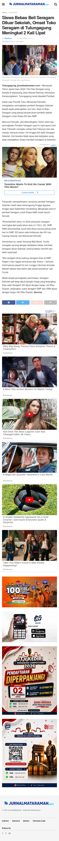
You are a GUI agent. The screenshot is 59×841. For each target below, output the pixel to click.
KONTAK (5, 821)
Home (4, 12)
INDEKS (26, 821)
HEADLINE (13, 12)
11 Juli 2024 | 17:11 (25, 38)
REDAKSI (16, 821)
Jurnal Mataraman (15, 810)
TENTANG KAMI (39, 821)
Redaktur (8, 38)
